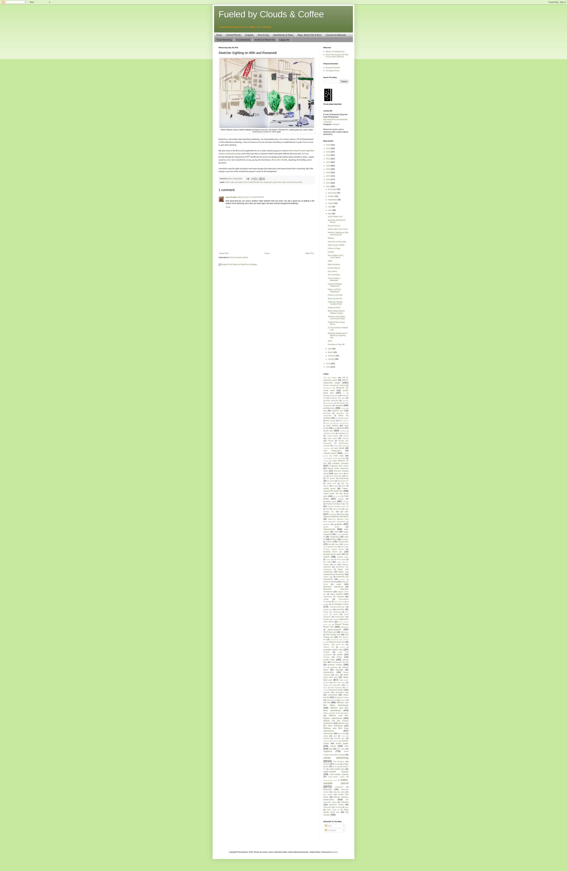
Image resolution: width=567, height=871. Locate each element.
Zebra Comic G (333, 810)
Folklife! (331, 252)
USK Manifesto (338, 761)
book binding (332, 426)
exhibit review (329, 489)
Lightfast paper (342, 557)
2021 (328, 162)
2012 (328, 367)
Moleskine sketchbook (333, 587)
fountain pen (329, 501)
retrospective (328, 672)
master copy (328, 577)
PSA (324, 667)
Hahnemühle (329, 529)
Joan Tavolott (231, 197)
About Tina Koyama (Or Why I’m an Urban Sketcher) (337, 56)
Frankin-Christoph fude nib (337, 504)
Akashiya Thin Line (337, 398)
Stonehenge (328, 733)
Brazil (335, 428)
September (332, 200)
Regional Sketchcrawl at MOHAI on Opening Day (337, 335)
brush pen (328, 430)
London (339, 562)
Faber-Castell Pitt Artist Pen (253, 182)
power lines (277, 182)
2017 (328, 176)
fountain (341, 499)
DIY (347, 476)
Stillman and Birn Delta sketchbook (335, 713)
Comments (331, 830)
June (330, 210)
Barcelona (327, 413)
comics (325, 458)
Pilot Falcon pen (330, 632)
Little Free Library (339, 559)
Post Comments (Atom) (238, 257)
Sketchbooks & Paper (283, 35)
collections (326, 448)
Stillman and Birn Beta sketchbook (335, 709)
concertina (334, 458)
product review (335, 664)
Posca (339, 657)
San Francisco (336, 687)
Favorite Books (243, 40)
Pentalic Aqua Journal (331, 619)
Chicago (331, 441)
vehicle (326, 764)
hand (336, 532)
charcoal (345, 438)
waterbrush (339, 787)
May (330, 214)
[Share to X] (258, 178)
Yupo (346, 807)
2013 (328, 364)
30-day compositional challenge (334, 385)
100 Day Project (330, 377)
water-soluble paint (330, 780)
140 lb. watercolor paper (233, 182)
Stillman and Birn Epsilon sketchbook (335, 716)
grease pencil (331, 527)
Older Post (309, 253)
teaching (326, 738)
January (331, 359)
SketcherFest (332, 700)
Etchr (344, 486)
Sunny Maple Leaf (335, 217)
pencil (336, 614)
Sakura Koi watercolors (332, 685)
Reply (228, 207)
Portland (326, 652)
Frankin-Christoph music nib (338, 506)
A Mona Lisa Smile (335, 295)
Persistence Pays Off (336, 344)
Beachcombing (334, 264)
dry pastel (330, 481)
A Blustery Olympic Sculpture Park (335, 303)
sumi (335, 736)
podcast (342, 647)
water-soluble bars (336, 769)
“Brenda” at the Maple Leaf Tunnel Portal (336, 318)
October (331, 196)
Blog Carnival (343, 420)
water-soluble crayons (335, 771)
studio (325, 736)
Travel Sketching (224, 40)
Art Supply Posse (332, 71)
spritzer (343, 700)
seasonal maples (337, 690)
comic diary (338, 456)
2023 (328, 155)
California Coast (329, 433)
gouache (326, 524)
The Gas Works (334, 275)
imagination (334, 537)
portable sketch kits (332, 649)
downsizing (343, 478)
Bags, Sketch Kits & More (309, 35)
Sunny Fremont (334, 226)
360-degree (327, 388)
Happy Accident (334, 308)
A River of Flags (334, 248)
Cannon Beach (334, 268)
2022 (328, 159)
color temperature (332, 451)
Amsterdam (329, 403)
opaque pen (268, 182)
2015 (328, 183)
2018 (328, 173)
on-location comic (340, 604)
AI (344, 393)
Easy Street (332, 271)
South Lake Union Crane (338, 229)
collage (343, 446)
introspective (343, 542)
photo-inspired (334, 629)
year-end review (336, 805)
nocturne (340, 597)
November (332, 193)
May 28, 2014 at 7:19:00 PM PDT (251, 197)
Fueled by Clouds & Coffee (271, 14)
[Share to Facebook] (260, 178)
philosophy (344, 627)
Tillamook (335, 741)
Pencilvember (339, 617)
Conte (343, 458)
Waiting (331, 238)
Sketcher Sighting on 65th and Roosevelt (338, 233)
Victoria (337, 764)
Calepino (343, 431)
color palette (339, 448)
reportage (339, 670)
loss (335, 564)
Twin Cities (341, 749)
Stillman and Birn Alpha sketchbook (335, 703)
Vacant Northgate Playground (335, 285)
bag (324, 411)
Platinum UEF (328, 647)
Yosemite (338, 807)
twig (330, 749)
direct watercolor (335, 476)
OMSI (330, 261)
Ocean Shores (339, 601)
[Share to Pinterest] (263, 178)
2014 (328, 186)
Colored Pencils (233, 35)
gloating (342, 514)
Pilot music (344, 632)
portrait (340, 655)
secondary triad (341, 692)
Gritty (330, 341)
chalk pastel (332, 438)
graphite (338, 524)
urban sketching (288, 182)
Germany (332, 514)
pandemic (340, 609)
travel (333, 746)
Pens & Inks (263, 35)
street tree (341, 733)
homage (339, 534)
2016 (328, 179)
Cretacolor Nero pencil (338, 466)
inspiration (344, 539)
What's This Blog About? (335, 52)
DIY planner (330, 478)
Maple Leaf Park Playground (334, 290)
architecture (328, 408)
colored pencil (330, 453)
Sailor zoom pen (339, 682)
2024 (328, 152)
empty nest (331, 483)
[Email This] (252, 178)
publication (334, 667)
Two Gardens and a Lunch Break (335, 256)
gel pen (344, 511)
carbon (345, 436)
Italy (329, 544)
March (331, 352)
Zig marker (298, 182)
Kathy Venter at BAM (336, 245)
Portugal (326, 657)
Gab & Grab (336, 509)
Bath (336, 418)
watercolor (327, 789)
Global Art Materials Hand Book (335, 517)
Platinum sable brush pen (333, 644)
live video (327, 562)
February (332, 356)
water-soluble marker (336, 777)
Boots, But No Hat (335, 299)
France (345, 501)
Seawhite (326, 692)
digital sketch (338, 473)
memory (342, 579)
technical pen (339, 738)
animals (339, 405)
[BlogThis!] (255, 178)
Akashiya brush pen (330, 395)
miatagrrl (335, 124)
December (332, 189)
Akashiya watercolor (330, 400)
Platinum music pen (337, 642)
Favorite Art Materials (336, 35)
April (330, 349)
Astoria (343, 408)
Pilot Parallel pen (333, 635)
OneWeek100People (337, 607)
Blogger (334, 852)
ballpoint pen (337, 411)
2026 (328, 145)
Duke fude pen (343, 481)
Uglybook (327, 751)
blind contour (330, 420)
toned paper (342, 743)
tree (346, 746)
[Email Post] (248, 178)
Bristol (342, 428)
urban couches (339, 755)
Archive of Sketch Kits (265, 40)
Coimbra (336, 446)
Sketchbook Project (341, 697)
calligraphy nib (343, 433)
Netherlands (327, 597)
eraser (335, 486)
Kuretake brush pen (332, 552)
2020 (328, 166)
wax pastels (328, 794)
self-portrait (332, 695)
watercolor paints (339, 792)
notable (326, 599)
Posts (329, 826)
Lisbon (328, 559)
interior (329, 542)
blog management (342, 423)
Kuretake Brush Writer (332, 554)
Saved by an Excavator (337, 242)
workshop (344, 802)
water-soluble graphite (339, 774)
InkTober (333, 539)
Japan (337, 544)
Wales (335, 766)
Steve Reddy (282, 159)
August (331, 203)
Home (219, 35)
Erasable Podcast (333, 68)
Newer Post (224, 253)
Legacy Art (284, 40)
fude (327, 509)
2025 (328, 148)
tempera (326, 741)
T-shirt (343, 736)
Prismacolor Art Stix (340, 662)
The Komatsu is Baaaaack (334, 279)
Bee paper (344, 418)
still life (326, 702)
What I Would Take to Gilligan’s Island (336, 312)
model (338, 584)
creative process (340, 463)
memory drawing (330, 582)
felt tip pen (337, 496)
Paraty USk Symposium (332, 612)
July (330, 207)
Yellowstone (327, 807)
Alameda (345, 400)
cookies (326, 461)
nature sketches (336, 594)
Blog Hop (329, 423)
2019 (328, 169)
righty (337, 675)
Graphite (249, 35)
